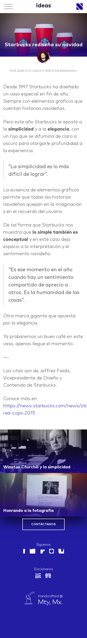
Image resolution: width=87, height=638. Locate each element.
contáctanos (43, 524)
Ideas (43, 6)
